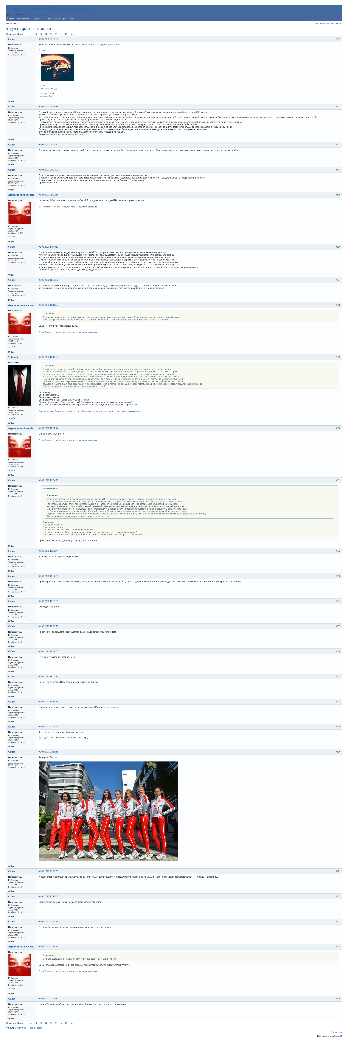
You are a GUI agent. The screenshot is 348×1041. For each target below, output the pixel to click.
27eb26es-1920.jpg (49, 88)
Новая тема (44, 29)
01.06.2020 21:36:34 (48, 946)
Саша (11, 39)
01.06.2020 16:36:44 (48, 551)
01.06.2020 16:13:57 (48, 357)
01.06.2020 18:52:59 (48, 576)
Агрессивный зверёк (21, 194)
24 (41, 34)
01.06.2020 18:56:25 (48, 626)
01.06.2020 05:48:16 (48, 107)
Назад (20, 34)
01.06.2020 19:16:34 (48, 701)
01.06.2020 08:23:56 (48, 195)
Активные (324, 23)
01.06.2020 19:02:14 (48, 676)
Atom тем (337, 1032)
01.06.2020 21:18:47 (48, 896)
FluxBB (338, 1036)
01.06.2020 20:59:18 (48, 752)
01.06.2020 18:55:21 (48, 601)
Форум (10, 19)
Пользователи (23, 19)
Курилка (26, 29)
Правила (37, 19)
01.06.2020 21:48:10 (48, 998)
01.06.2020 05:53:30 (48, 144)
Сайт (13, 236)
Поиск (48, 19)
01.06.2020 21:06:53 (48, 871)
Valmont (13, 357)
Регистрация (60, 19)
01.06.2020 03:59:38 (48, 39)
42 (66, 34)
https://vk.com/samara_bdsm (36, 14)
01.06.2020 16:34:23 (48, 480)
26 (51, 34)
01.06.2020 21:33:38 (48, 921)
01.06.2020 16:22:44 (48, 428)
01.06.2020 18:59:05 (48, 651)
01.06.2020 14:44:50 (48, 247)
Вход (71, 19)
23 (36, 34)
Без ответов (336, 23)
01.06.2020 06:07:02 (48, 170)
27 (56, 34)
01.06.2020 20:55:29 (48, 726)
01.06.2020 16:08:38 (48, 280)
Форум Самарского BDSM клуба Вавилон (50, 8)
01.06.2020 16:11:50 (48, 305)
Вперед (73, 34)
